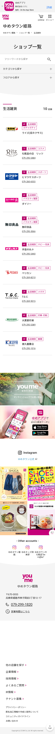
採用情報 (11, 678)
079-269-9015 (28, 301)
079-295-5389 (28, 325)
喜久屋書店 (28, 344)
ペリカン (27, 273)
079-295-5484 (28, 158)
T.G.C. (25, 296)
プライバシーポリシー (16, 707)
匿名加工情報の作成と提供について (22, 712)
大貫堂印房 (28, 320)
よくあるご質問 (15, 685)
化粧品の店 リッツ (32, 153)
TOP (50, 727)
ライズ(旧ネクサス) (32, 133)
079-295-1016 (28, 348)
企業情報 (11, 671)
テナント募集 (14, 698)
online (41, 17)
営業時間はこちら (20, 611)
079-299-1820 (21, 604)
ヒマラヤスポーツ (31, 177)
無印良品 (27, 227)
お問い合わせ (12, 721)
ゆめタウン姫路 (9, 33)
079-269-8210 (28, 277)
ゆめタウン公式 (26, 459)
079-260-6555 (28, 181)
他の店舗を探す (15, 665)
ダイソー (27, 203)
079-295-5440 (28, 254)
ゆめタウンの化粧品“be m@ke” (41, 554)
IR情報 (9, 692)
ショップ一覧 (24, 33)
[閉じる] (2, 6)
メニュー (49, 17)
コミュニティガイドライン (18, 716)
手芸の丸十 (28, 249)
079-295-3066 (28, 231)
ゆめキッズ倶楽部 (27, 553)
